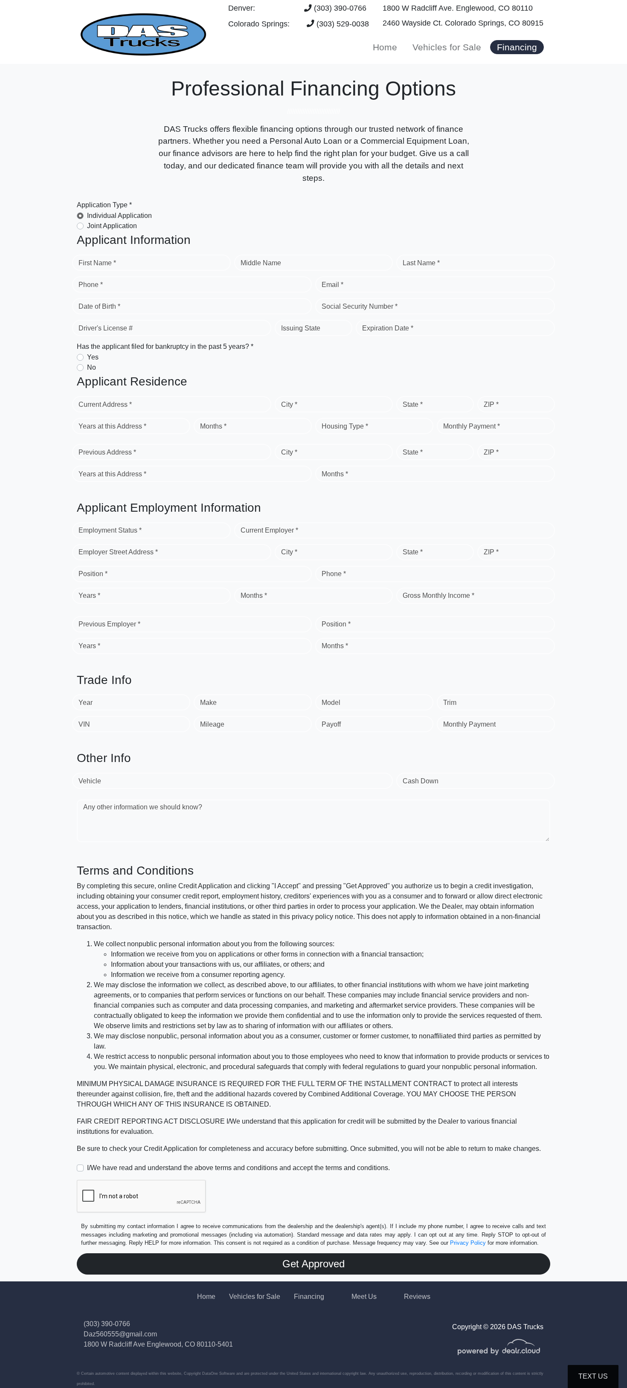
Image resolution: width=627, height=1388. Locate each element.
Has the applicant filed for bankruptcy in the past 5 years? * (165, 346)
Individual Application (119, 215)
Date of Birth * (99, 306)
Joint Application (112, 225)
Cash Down (420, 781)
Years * (89, 595)
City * (289, 404)
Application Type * (104, 205)
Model (331, 702)
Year (85, 702)
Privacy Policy (468, 1243)
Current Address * (105, 404)
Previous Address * (107, 452)
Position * (92, 573)
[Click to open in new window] (498, 1352)
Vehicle (89, 781)
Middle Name (261, 263)
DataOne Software (218, 1373)
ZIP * (491, 404)
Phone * (90, 284)
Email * (332, 284)
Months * (213, 426)
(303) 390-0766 (339, 8)
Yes (93, 357)
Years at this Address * (112, 426)
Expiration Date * (387, 328)
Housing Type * (345, 426)
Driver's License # (105, 328)
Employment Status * (110, 530)
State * (413, 404)
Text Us (593, 1376)
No (91, 367)
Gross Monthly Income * (438, 595)
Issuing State (300, 328)
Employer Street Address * (118, 552)
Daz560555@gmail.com (120, 1334)
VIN (84, 724)
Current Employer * (269, 530)
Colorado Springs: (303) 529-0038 (298, 24)
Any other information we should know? (142, 807)
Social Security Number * (360, 306)
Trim (449, 702)
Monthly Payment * (471, 426)
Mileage (212, 724)
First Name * (97, 263)
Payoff (331, 724)
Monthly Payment (469, 724)
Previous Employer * (109, 624)
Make (208, 702)
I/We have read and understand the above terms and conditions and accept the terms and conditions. (238, 1167)
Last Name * (421, 263)
